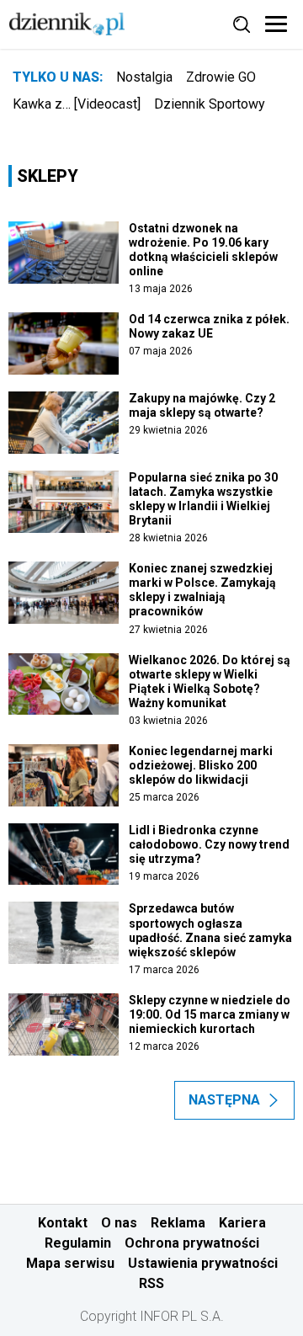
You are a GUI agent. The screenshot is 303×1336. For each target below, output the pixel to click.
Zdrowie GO (221, 77)
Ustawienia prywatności (203, 1263)
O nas (119, 1223)
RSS (151, 1283)
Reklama (178, 1223)
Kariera (242, 1223)
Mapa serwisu (70, 1263)
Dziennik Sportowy (209, 104)
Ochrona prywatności (192, 1243)
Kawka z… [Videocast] (77, 104)
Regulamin (78, 1243)
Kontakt (63, 1223)
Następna (224, 1100)
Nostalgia (144, 77)
